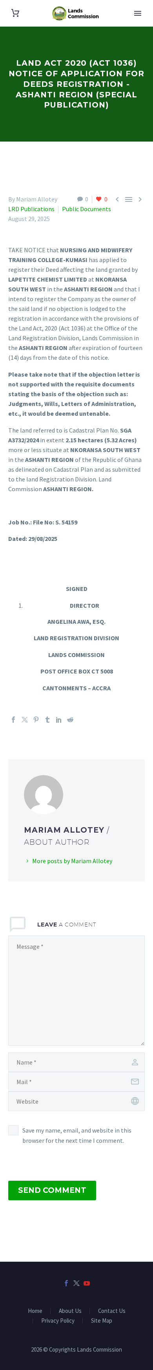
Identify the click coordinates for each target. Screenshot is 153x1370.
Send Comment (52, 1190)
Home (35, 1311)
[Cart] (15, 13)
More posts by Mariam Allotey (72, 861)
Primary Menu (138, 13)
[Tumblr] (47, 719)
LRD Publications (31, 209)
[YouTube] (87, 1283)
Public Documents (86, 209)
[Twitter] (25, 719)
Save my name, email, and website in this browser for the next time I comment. (76, 1135)
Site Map (101, 1321)
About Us (70, 1311)
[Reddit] (70, 719)
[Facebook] (13, 719)
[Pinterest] (36, 719)
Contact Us (112, 1311)
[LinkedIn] (59, 719)
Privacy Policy (58, 1321)
